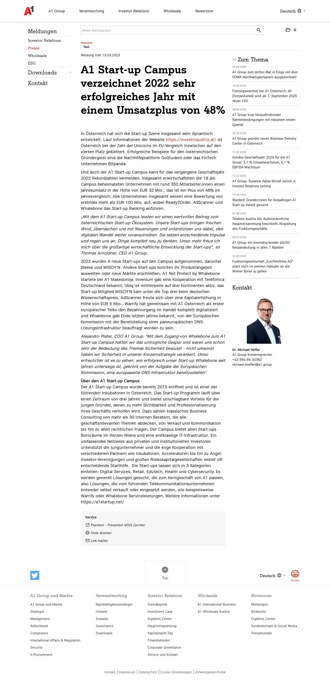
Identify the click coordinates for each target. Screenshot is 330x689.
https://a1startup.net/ (102, 501)
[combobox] (292, 11)
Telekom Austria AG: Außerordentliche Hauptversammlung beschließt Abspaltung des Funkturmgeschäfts (264, 223)
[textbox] (292, 11)
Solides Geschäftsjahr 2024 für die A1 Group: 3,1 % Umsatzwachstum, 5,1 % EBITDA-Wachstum (261, 162)
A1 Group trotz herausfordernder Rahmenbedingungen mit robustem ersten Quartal (263, 119)
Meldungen (42, 31)
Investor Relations (44, 40)
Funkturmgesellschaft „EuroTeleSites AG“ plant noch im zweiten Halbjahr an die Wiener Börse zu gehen (262, 266)
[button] (290, 30)
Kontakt (38, 82)
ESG (32, 62)
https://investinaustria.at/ (191, 139)
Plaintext (97, 525)
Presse (34, 47)
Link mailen (99, 541)
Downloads (42, 72)
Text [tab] (86, 47)
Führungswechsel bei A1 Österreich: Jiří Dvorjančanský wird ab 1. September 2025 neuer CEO (264, 96)
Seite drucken (101, 533)
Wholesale (37, 55)
